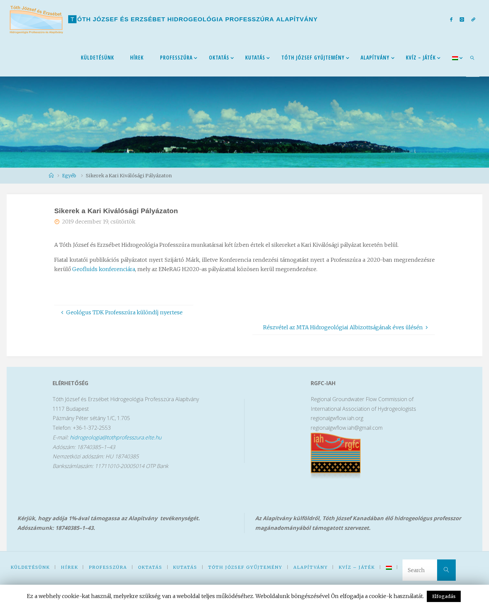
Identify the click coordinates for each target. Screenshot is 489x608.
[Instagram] (462, 19)
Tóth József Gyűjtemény (245, 567)
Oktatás (150, 567)
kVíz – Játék (357, 567)
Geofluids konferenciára (103, 269)
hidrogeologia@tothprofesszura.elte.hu (115, 437)
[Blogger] (473, 19)
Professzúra (108, 567)
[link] (472, 57)
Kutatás (185, 567)
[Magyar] (455, 57)
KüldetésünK (30, 567)
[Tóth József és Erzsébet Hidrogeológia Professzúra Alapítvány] (36, 19)
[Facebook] (451, 19)
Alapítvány (310, 567)
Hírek (69, 567)
